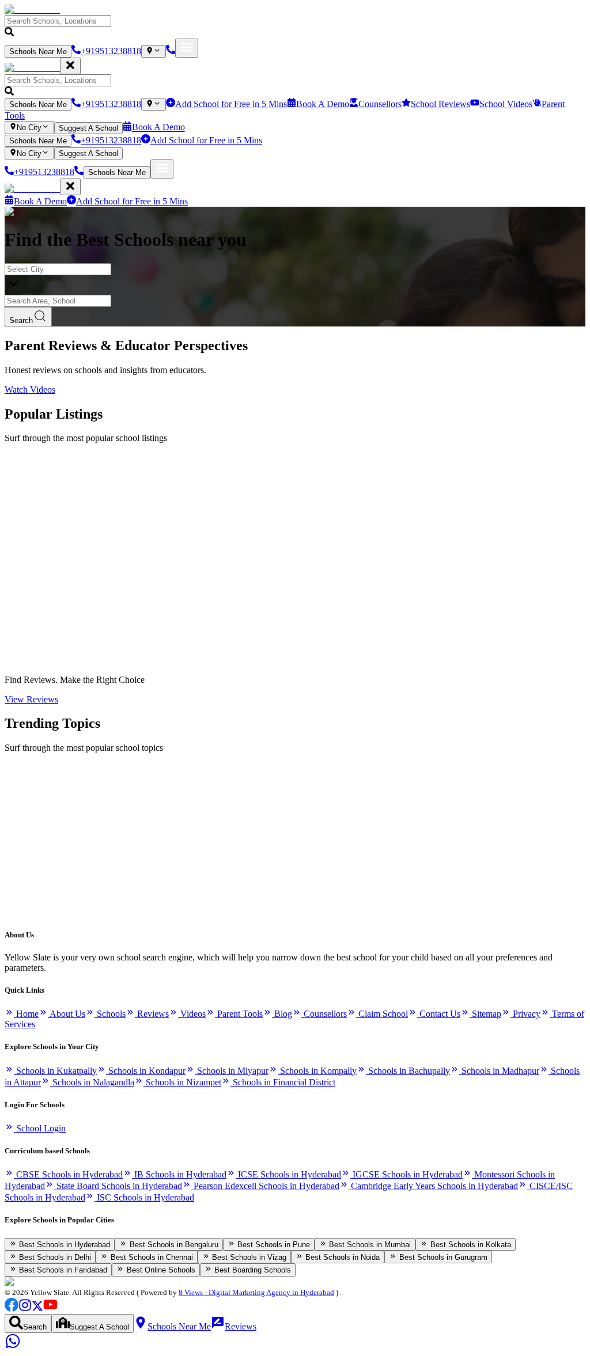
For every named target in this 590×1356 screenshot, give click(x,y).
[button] (295, 27)
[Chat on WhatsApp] (13, 1346)
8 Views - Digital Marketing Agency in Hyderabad (256, 1292)
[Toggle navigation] (186, 48)
